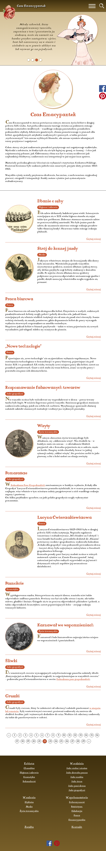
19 (28, 741)
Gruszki (12, 696)
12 (75, 735)
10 (64, 735)
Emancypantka (76, 820)
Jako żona (76, 781)
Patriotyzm (77, 807)
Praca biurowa (19, 299)
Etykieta (29, 802)
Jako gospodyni (77, 790)
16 (97, 735)
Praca (77, 815)
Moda (29, 807)
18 (23, 741)
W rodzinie (77, 763)
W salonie (29, 797)
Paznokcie (14, 583)
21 (39, 741)
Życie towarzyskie (29, 811)
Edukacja (76, 811)
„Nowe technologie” (23, 346)
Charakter (29, 768)
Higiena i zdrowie (29, 773)
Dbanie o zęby (50, 201)
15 (92, 735)
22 (45, 741)
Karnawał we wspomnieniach (65, 625)
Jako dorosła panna (77, 773)
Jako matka (76, 777)
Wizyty (43, 426)
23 (50, 741)
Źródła (29, 827)
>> (89, 741)
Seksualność (29, 781)
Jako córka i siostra (76, 768)
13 (81, 735)
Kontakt (76, 827)
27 (72, 741)
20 (34, 741)
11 (70, 735)
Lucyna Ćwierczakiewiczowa (64, 518)
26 (67, 741)
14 (86, 735)
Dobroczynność (77, 802)
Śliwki (11, 661)
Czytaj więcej (93, 239)
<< (9, 735)
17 (17, 741)
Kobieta (29, 763)
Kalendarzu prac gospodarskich (73, 679)
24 (56, 741)
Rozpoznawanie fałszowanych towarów (42, 388)
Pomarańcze (16, 473)
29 (83, 741)
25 (61, 741)
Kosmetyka (29, 777)
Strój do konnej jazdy (57, 249)
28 (78, 741)
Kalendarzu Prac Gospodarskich (27, 485)
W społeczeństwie (77, 797)
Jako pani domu (77, 786)
